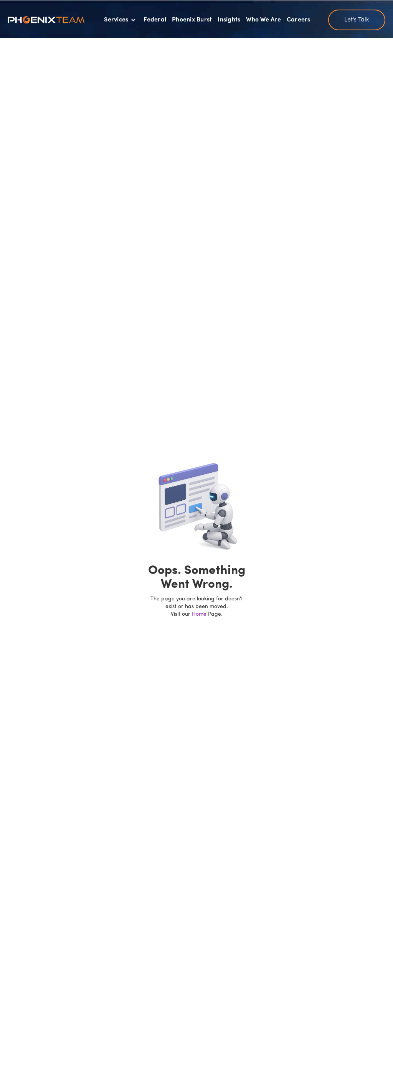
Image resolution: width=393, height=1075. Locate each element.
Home (199, 614)
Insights (229, 20)
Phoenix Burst (192, 20)
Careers (298, 20)
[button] (120, 20)
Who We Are (263, 20)
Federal (155, 20)
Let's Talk (356, 20)
